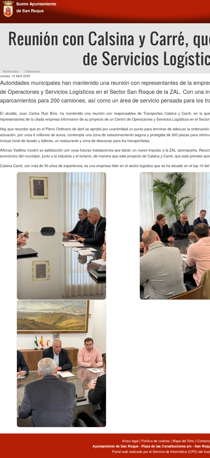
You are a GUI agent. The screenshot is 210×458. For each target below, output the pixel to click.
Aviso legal (131, 440)
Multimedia (10, 71)
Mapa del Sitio (183, 440)
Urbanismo (32, 71)
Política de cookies (155, 440)
